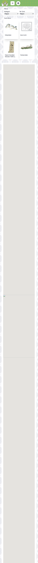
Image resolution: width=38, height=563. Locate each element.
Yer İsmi (22, 11)
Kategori (7, 11)
